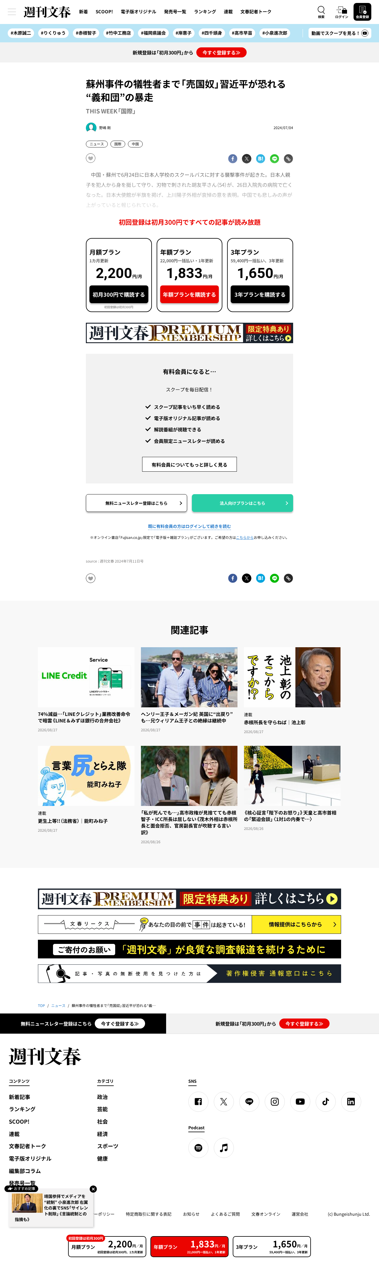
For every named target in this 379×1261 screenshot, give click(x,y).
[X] (224, 1102)
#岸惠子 (184, 33)
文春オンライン (265, 1214)
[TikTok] (326, 1102)
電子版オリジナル (138, 11)
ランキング (205, 11)
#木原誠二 (21, 33)
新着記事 (19, 1097)
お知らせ (191, 1214)
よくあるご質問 (225, 1214)
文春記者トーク (256, 11)
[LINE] (249, 1102)
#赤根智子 (86, 33)
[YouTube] (300, 1102)
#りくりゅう (53, 33)
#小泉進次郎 (274, 33)
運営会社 (300, 1214)
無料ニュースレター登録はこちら (136, 503)
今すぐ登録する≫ (221, 52)
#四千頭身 (212, 33)
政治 (102, 1097)
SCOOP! (104, 11)
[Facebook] (198, 1102)
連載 (228, 11)
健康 (102, 1158)
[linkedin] (351, 1102)
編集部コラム (25, 1171)
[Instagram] (275, 1102)
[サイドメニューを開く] (12, 12)
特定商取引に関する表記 (148, 1214)
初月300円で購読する (119, 294)
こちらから (245, 537)
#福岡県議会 (153, 33)
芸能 (102, 1109)
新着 (83, 11)
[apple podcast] (224, 1148)
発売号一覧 (175, 11)
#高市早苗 (242, 33)
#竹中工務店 (118, 33)
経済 (102, 1134)
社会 (102, 1121)
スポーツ (107, 1146)
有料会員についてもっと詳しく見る (189, 464)
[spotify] (198, 1148)
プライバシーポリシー (94, 1214)
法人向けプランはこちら (242, 503)
